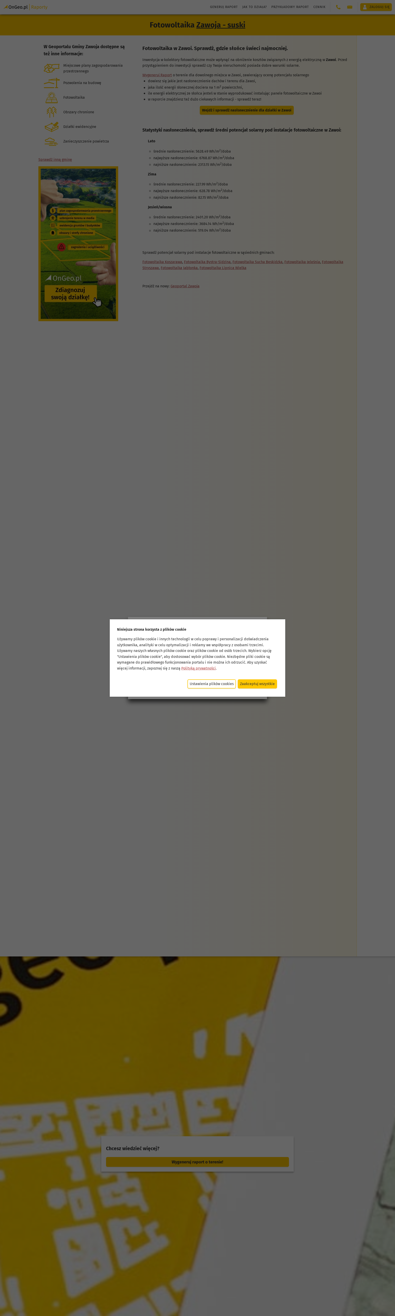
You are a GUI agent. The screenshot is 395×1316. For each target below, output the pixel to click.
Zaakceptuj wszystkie (257, 683)
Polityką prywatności (198, 668)
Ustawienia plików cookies (212, 683)
